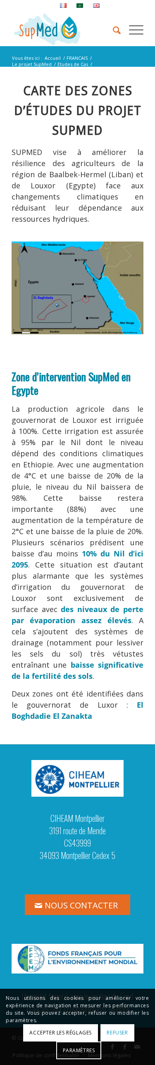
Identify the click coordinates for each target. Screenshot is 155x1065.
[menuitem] (63, 5)
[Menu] (132, 29)
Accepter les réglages (60, 1032)
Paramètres (79, 1050)
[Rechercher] (113, 29)
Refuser (117, 1032)
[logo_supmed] (64, 29)
